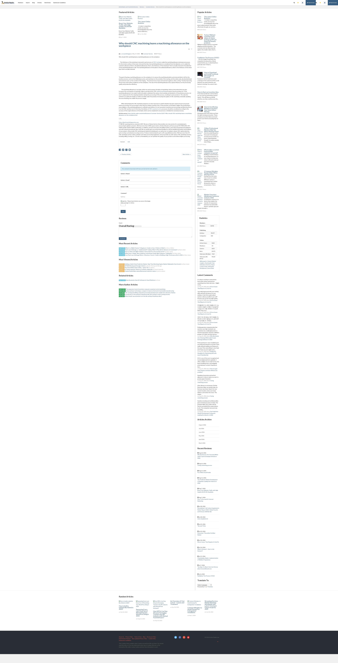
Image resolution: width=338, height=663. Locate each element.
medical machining (162, 91)
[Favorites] (320, 2)
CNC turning (157, 62)
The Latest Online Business (144, 22)
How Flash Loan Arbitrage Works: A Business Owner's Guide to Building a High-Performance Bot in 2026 (154, 255)
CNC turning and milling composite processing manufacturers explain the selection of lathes (150, 292)
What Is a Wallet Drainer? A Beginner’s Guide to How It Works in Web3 (145, 248)
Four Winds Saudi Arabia (204, 472)
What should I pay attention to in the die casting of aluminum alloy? (143, 296)
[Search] (316, 2)
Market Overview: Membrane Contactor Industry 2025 (211, 196)
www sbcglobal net (202, 519)
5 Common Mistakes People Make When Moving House (211, 172)
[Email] (130, 150)
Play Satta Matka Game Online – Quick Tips (137, 267)
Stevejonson (203, 268)
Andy (205, 266)
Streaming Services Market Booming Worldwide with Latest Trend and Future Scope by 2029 (211, 605)
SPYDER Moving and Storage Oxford (135, 266)
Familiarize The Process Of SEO (208, 58)
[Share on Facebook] (120, 150)
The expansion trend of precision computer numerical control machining (145, 289)
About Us (121, 637)
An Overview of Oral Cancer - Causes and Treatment (177, 602)
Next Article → (187, 154)
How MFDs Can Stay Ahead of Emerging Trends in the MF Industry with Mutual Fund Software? (160, 614)
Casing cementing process (204, 465)
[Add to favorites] (191, 49)
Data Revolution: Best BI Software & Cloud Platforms (140, 280)
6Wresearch (203, 261)
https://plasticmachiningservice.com (129, 122)
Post (123, 211)
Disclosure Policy (151, 637)
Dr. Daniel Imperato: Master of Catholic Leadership (138, 269)
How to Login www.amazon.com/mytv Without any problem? (207, 370)
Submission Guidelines (59, 2)
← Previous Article (125, 154)
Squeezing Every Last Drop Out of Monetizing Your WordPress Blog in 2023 (142, 612)
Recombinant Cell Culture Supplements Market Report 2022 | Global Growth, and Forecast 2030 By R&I (208, 509)
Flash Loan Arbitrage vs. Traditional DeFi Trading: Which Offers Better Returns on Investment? (151, 250)
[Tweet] (123, 150)
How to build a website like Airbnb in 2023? (126, 607)
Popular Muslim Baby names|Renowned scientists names (140, 271)
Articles (39, 2)
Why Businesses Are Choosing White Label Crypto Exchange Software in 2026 (208, 337)
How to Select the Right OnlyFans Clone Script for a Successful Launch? (145, 251)
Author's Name (125, 173)
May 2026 (201, 435)
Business (142, 7)
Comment (124, 193)
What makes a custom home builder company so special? (211, 151)
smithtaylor (211, 266)
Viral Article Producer (125, 638)
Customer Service (150, 7)
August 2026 (202, 425)
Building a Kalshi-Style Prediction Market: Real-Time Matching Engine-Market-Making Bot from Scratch (153, 264)
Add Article (333, 2)
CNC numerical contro (155, 109)
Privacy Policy (129, 637)
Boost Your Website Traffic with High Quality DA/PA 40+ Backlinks (126, 25)
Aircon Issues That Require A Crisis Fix (208, 542)
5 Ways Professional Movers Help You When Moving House (211, 129)
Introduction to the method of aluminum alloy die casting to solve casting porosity (147, 294)
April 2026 (201, 439)
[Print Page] (189, 49)
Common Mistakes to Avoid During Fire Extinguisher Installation (194, 610)
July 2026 (201, 428)
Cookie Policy (152, 638)
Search (28, 2)
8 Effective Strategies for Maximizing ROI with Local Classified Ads (206, 353)
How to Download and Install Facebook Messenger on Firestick (211, 74)
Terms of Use (138, 637)
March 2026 (202, 443)
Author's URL (124, 186)
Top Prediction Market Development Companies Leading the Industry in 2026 (207, 413)
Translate (210, 586)
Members (20, 2)
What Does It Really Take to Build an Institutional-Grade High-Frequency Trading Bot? (149, 253)
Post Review (123, 238)
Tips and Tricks (201, 526)
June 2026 (201, 432)
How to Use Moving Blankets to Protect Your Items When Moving (211, 109)
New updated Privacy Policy (139, 638)
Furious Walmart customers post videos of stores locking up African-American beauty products (210, 39)
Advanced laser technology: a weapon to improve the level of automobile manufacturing (150, 291)
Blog (33, 2)
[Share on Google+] (126, 150)
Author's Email (125, 180)
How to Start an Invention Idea (207, 92)
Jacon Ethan (210, 268)
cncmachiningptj (126, 54)
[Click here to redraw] (123, 201)
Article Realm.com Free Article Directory (128, 7)
